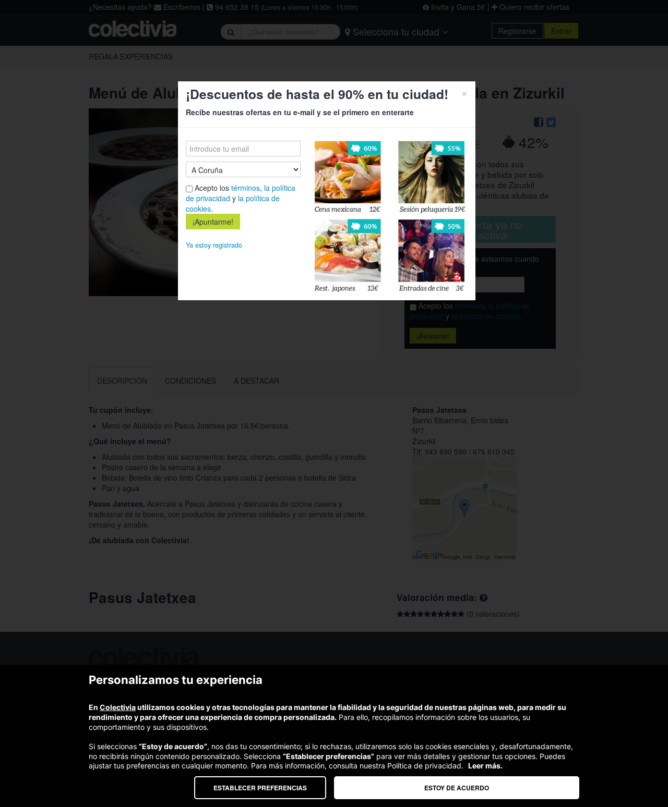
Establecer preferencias (260, 787)
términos (245, 187)
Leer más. (485, 765)
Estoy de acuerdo (456, 787)
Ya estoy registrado (214, 245)
